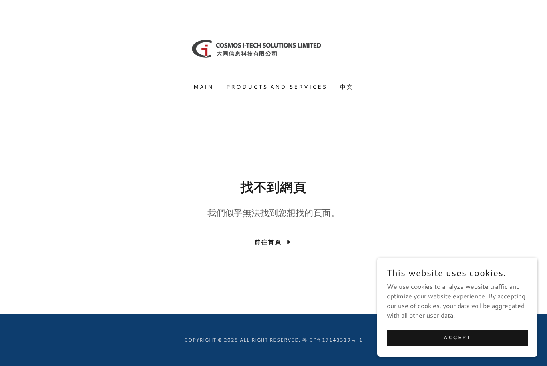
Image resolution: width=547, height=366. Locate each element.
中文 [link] (347, 87)
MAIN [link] (203, 87)
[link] (274, 46)
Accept (457, 337)
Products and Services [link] (277, 87)
